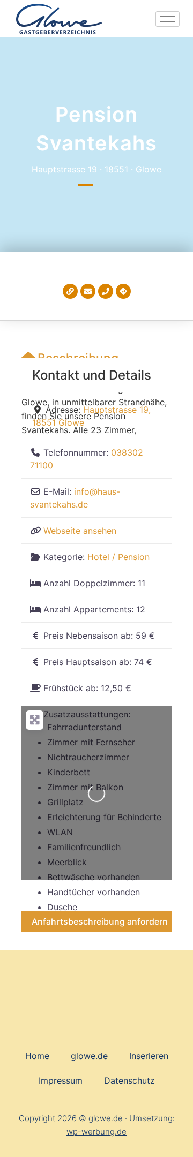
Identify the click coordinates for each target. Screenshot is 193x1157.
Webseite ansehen (79, 530)
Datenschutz (129, 1080)
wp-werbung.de (96, 1131)
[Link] (70, 291)
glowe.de (89, 1055)
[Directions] (123, 291)
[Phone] (105, 291)
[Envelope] (87, 291)
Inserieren (148, 1055)
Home (37, 1055)
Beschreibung (78, 358)
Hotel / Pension (118, 556)
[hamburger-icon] (167, 19)
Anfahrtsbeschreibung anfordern (100, 921)
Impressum (61, 1080)
